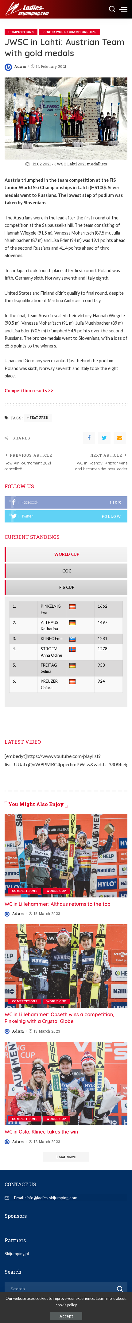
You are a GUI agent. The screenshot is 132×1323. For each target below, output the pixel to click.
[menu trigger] (123, 9)
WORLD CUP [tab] (66, 554)
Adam (20, 66)
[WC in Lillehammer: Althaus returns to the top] (66, 855)
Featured (38, 418)
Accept (66, 1315)
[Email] (120, 438)
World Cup (56, 891)
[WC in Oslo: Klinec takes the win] (66, 1083)
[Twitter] (104, 438)
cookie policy (66, 1305)
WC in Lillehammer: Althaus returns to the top (58, 904)
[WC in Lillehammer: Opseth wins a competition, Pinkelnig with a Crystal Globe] (66, 966)
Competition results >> (29, 390)
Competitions (21, 32)
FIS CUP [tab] (66, 587)
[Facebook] (89, 438)
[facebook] (66, 502)
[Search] (112, 9)
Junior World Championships (69, 32)
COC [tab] (66, 570)
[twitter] (66, 516)
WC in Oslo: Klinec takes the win (41, 1132)
